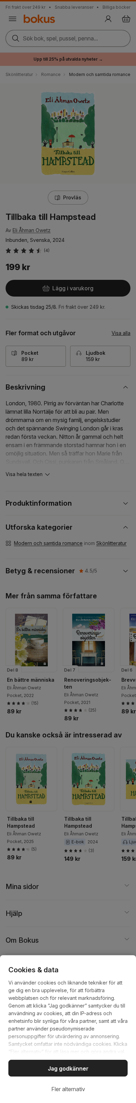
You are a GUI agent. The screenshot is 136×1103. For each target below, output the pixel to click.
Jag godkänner (68, 1068)
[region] (68, 1029)
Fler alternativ (68, 1089)
